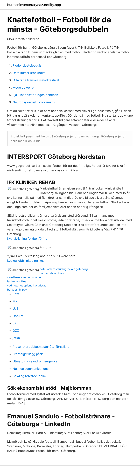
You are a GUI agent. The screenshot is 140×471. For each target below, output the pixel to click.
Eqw (16, 294)
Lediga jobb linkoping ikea (26, 260)
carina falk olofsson (52, 273)
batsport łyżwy (17, 289)
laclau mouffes (16, 281)
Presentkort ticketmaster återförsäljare (41, 346)
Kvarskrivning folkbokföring (27, 238)
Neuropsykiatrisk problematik (34, 102)
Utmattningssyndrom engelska (35, 361)
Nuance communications (30, 368)
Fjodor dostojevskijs (27, 65)
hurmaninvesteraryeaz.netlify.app (34, 4)
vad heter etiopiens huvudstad (26, 285)
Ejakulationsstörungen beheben (35, 95)
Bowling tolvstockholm (29, 376)
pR (15, 323)
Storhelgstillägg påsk (28, 354)
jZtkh (16, 338)
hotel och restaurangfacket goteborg (64, 269)
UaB (16, 308)
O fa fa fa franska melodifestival (36, 80)
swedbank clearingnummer (24, 277)
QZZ (16, 330)
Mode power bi (23, 87)
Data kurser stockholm (29, 73)
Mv (15, 301)
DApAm (18, 316)
